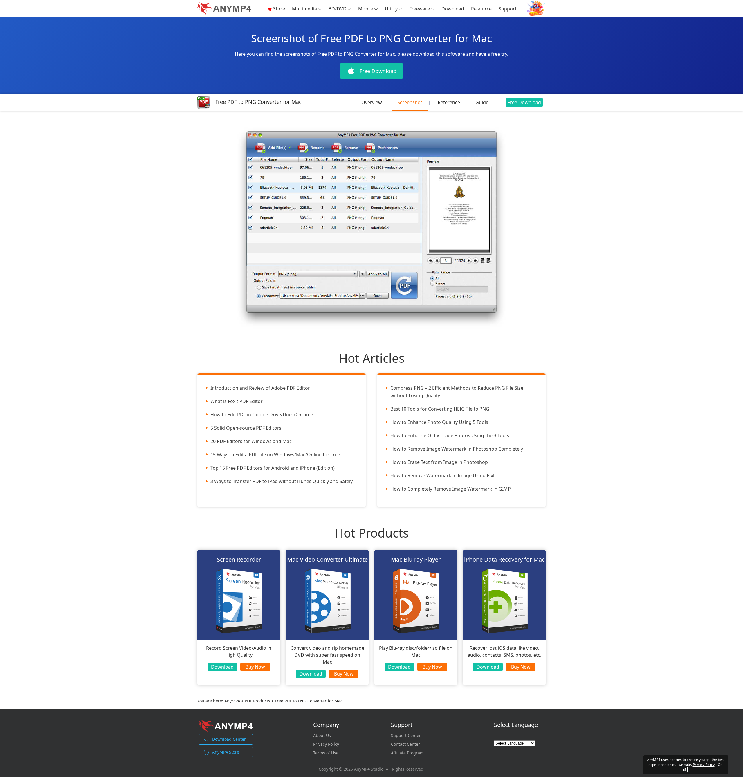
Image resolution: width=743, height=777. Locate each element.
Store (279, 9)
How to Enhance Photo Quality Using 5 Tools (439, 422)
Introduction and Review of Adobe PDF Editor (260, 388)
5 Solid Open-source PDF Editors (246, 428)
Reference (449, 102)
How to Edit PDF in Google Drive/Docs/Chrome (261, 414)
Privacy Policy (326, 744)
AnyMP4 (232, 701)
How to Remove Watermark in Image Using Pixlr (443, 475)
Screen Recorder (239, 559)
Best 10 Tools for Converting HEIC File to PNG (439, 409)
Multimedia (304, 9)
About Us (322, 736)
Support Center (406, 736)
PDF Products (258, 701)
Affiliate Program (407, 753)
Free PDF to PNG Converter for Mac (258, 101)
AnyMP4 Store (225, 752)
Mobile (365, 9)
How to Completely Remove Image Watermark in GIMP (450, 489)
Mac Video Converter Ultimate (327, 559)
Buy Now (255, 667)
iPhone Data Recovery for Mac (504, 559)
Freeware (419, 9)
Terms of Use (325, 753)
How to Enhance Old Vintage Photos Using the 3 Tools (449, 435)
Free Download (524, 102)
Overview (371, 102)
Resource (481, 9)
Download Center (229, 739)
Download (452, 9)
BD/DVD (338, 9)
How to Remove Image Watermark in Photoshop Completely (456, 449)
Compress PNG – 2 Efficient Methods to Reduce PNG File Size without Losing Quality (456, 392)
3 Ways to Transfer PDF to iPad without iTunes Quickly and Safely (281, 481)
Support (508, 9)
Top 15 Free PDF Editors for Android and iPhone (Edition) (272, 468)
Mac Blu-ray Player (416, 559)
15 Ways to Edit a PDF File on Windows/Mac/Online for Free (275, 454)
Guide (481, 102)
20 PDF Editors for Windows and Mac (251, 441)
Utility (391, 9)
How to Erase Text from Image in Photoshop (439, 462)
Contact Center (405, 744)
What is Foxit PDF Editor (236, 401)
